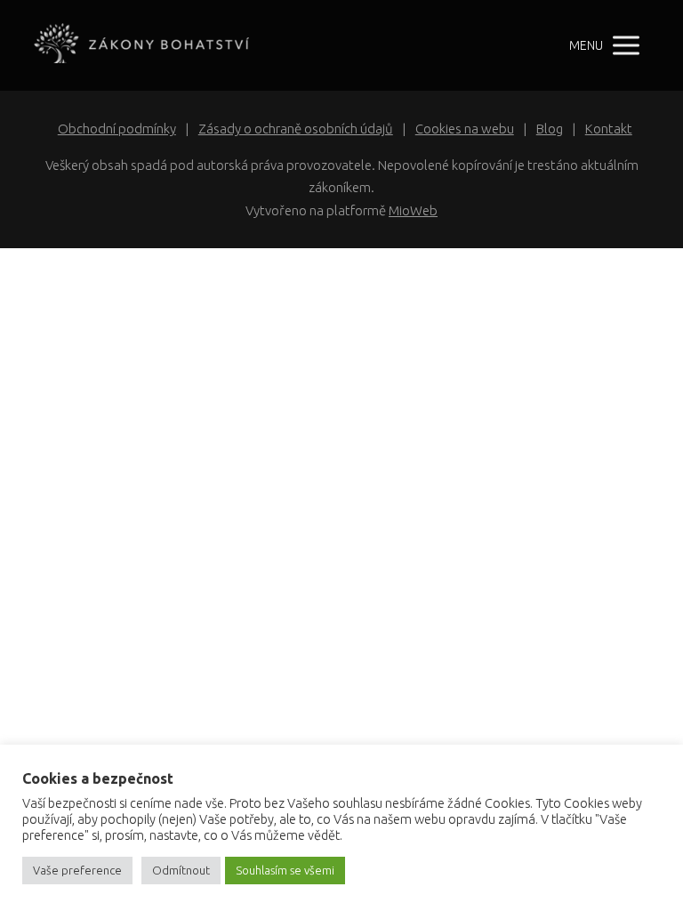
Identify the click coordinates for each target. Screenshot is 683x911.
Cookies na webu (464, 128)
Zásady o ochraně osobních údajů (295, 128)
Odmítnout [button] (181, 870)
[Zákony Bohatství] (141, 45)
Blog (549, 128)
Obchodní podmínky (117, 128)
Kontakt (608, 128)
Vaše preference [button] (77, 870)
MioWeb (413, 210)
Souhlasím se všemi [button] (285, 870)
